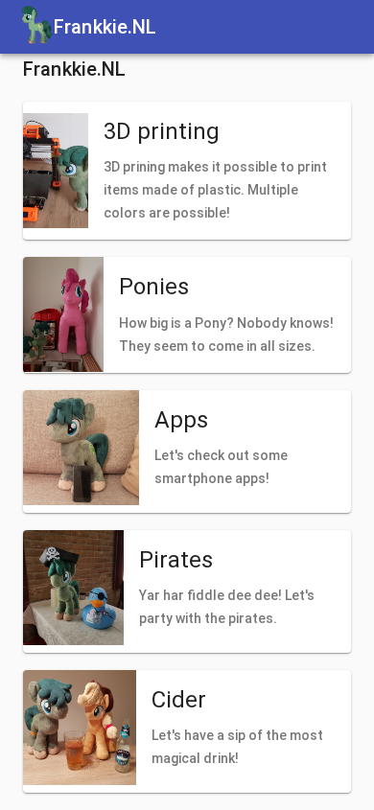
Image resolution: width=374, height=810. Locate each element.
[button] (187, 171)
